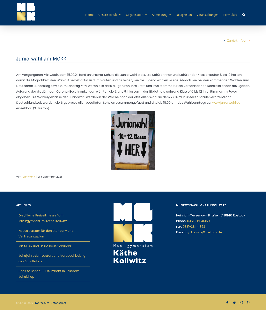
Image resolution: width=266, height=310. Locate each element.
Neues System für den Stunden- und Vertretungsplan (45, 234)
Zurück (232, 40)
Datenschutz (59, 303)
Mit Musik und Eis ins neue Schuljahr (44, 246)
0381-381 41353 (194, 226)
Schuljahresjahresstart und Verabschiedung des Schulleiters (51, 258)
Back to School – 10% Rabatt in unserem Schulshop (48, 274)
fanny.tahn (28, 177)
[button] (243, 14)
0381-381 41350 (198, 221)
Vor (244, 40)
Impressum (42, 303)
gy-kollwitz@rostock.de (204, 232)
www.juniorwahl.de (226, 102)
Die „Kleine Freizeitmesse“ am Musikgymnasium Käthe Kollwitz (42, 218)
